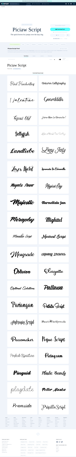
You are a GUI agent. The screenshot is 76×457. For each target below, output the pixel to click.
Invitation (45, 44)
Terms (57, 448)
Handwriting (63, 44)
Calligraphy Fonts (24, 441)
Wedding (40, 44)
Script (23, 44)
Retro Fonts (30, 447)
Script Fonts (38, 441)
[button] (66, 3)
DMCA (57, 451)
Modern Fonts (44, 444)
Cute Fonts (38, 444)
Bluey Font (4, 449)
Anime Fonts (23, 452)
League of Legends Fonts (40, 450)
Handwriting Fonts (31, 444)
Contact (57, 450)
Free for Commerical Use (15, 44)
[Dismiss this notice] (72, 1)
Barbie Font (4, 450)
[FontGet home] (5, 3)
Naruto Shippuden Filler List (40, 452)
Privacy (57, 446)
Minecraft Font (5, 442)
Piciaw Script (31, 50)
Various (27, 44)
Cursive (57, 44)
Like (58, 35)
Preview (64, 58)
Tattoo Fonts (23, 444)
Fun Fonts (36, 447)
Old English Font (30, 452)
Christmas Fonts (43, 447)
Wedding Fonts (23, 450)
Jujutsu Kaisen (5, 447)
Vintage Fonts (23, 447)
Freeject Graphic (64, 48)
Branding (51, 44)
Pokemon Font (5, 446)
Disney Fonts (23, 455)
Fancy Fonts (45, 441)
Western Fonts (31, 450)
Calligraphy (34, 44)
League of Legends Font (7, 444)
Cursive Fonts (31, 441)
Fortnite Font (4, 452)
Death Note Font (5, 441)
